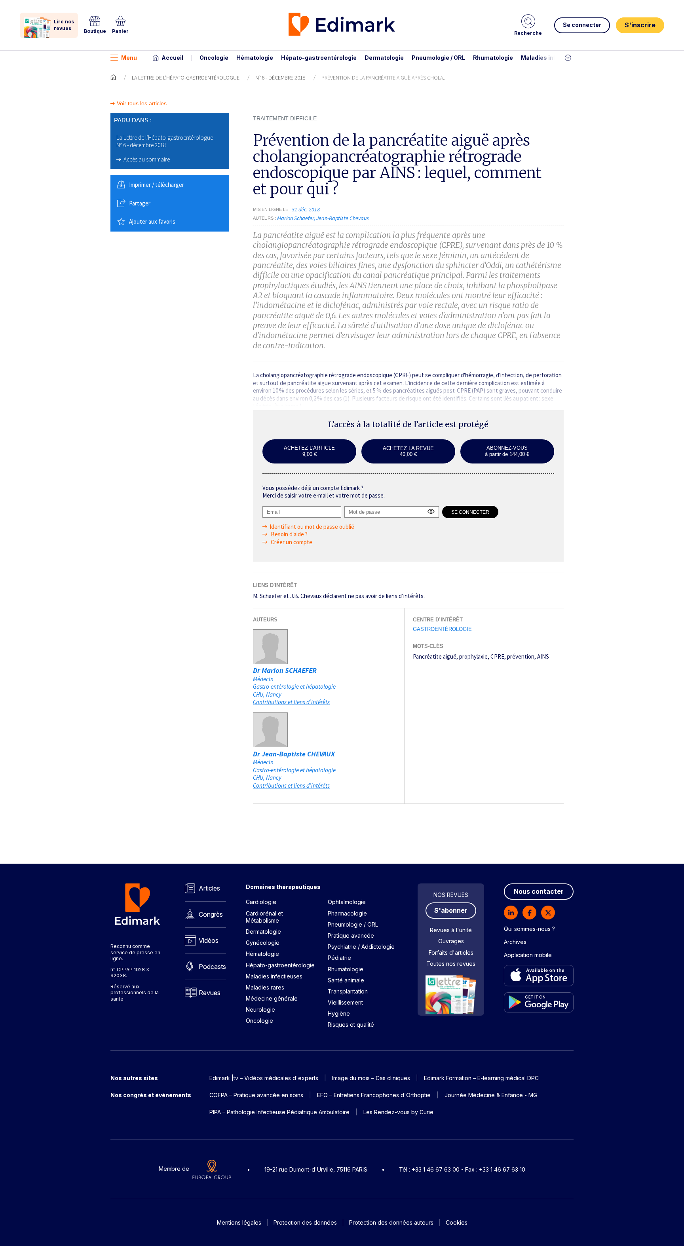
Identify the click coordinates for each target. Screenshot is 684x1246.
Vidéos (208, 940)
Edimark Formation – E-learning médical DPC (481, 1078)
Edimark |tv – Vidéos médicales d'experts (263, 1078)
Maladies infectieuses (553, 57)
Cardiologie (261, 901)
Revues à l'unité (451, 930)
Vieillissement (345, 1002)
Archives (515, 941)
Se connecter (582, 24)
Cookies (456, 1222)
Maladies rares (265, 987)
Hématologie (254, 57)
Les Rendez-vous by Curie (398, 1112)
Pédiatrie (339, 957)
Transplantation (348, 991)
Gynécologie (262, 942)
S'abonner (450, 910)
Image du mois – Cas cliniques (371, 1078)
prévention (520, 656)
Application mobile (528, 955)
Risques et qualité (351, 1024)
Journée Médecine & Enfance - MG (491, 1095)
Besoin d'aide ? (289, 534)
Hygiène (339, 1013)
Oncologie (214, 57)
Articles (209, 888)
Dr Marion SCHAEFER (285, 670)
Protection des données (305, 1222)
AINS (543, 656)
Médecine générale (272, 998)
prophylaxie (473, 656)
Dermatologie (384, 57)
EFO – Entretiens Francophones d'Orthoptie (374, 1095)
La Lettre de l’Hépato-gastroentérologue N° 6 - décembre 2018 (164, 141)
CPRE (497, 656)
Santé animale (346, 980)
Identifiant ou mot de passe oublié (312, 526)
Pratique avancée (351, 935)
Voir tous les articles (142, 103)
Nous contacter (539, 891)
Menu (129, 57)
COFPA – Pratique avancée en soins (256, 1095)
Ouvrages (451, 941)
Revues (209, 993)
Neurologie (260, 1009)
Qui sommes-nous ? (529, 928)
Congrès (211, 914)
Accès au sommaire (147, 159)
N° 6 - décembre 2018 (280, 77)
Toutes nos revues (450, 963)
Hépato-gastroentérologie (319, 57)
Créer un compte (291, 542)
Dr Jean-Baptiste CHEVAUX (294, 753)
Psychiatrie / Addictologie (361, 946)
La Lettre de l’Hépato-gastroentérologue (185, 77)
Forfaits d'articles (451, 952)
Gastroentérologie (442, 629)
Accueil (172, 57)
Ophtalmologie (347, 901)
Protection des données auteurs (391, 1222)
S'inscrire (640, 25)
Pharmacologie (347, 913)
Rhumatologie (493, 57)
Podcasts (212, 967)
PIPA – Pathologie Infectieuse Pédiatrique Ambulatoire (279, 1112)
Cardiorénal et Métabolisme (264, 917)
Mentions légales (239, 1222)
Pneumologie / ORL (438, 57)
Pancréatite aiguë (434, 656)
